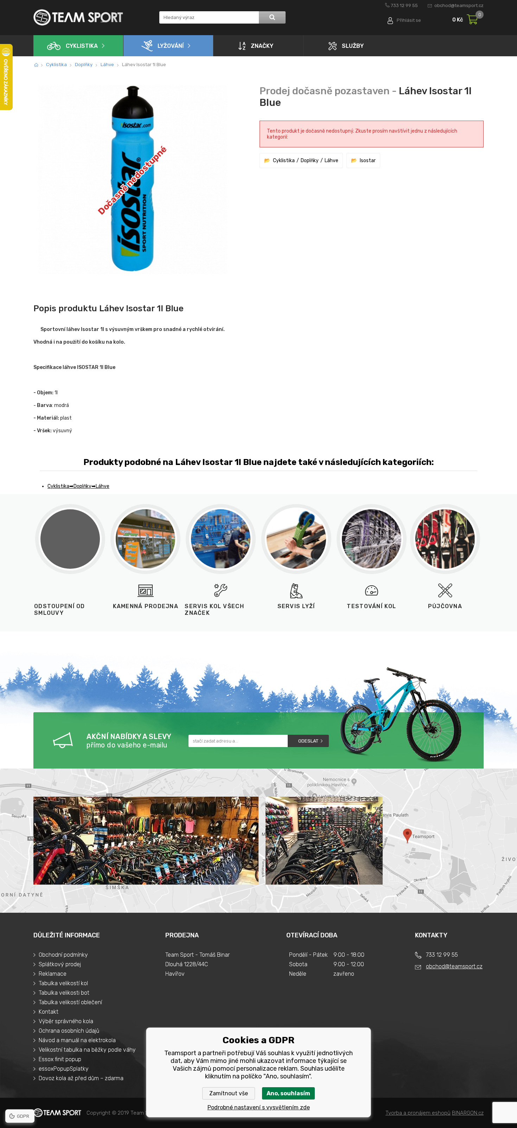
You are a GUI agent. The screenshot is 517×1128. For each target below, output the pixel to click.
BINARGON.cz (468, 1113)
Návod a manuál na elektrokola (77, 1040)
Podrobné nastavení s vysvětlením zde (259, 1107)
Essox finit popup (60, 1059)
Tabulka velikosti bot (64, 992)
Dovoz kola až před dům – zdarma (81, 1078)
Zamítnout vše (228, 1093)
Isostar (368, 161)
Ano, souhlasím (288, 1093)
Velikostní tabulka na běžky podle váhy (87, 1049)
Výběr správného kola (66, 1021)
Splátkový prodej (60, 964)
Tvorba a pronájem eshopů (418, 1113)
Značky (262, 46)
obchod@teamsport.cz (459, 5)
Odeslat (308, 741)
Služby (353, 46)
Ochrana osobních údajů (69, 1030)
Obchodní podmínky (63, 954)
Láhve (107, 64)
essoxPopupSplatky (64, 1068)
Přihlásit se (409, 20)
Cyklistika (82, 46)
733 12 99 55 (404, 5)
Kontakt (48, 1011)
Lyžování (171, 46)
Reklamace (52, 973)
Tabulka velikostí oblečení (70, 1002)
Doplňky (83, 64)
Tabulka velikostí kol (63, 983)
